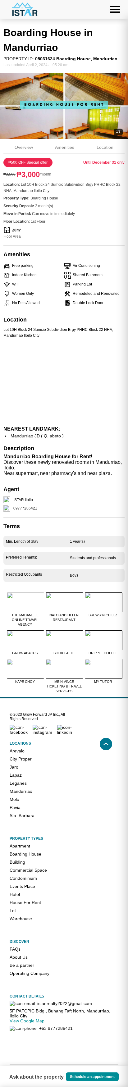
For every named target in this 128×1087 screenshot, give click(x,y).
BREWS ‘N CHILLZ (103, 615)
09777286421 (25, 508)
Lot (13, 910)
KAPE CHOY (25, 681)
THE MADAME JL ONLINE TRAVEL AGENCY (25, 619)
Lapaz (16, 775)
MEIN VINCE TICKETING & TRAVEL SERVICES (64, 686)
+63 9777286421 (56, 1028)
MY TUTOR (103, 681)
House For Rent (25, 902)
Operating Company (29, 973)
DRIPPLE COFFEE (103, 653)
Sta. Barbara (22, 815)
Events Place (22, 886)
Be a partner (22, 965)
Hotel (15, 894)
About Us (19, 957)
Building (17, 862)
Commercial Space (28, 870)
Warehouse (21, 918)
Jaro (14, 767)
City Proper (21, 758)
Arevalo (17, 750)
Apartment (20, 845)
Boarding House (25, 854)
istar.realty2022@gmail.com (64, 1003)
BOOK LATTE (64, 653)
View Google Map (27, 1020)
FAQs (15, 949)
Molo (14, 799)
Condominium (23, 878)
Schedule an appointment (92, 1077)
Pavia (15, 807)
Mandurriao (21, 791)
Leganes (18, 783)
